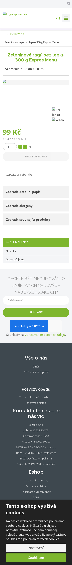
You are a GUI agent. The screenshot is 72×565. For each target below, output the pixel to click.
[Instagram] (68, 4)
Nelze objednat (36, 156)
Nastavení (36, 548)
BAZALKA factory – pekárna (36, 458)
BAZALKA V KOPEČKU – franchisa (36, 464)
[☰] (66, 18)
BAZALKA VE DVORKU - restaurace (36, 453)
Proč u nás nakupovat (36, 372)
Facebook (33, 378)
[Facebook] (63, 3)
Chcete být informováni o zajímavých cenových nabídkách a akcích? (36, 285)
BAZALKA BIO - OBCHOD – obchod (36, 447)
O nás (36, 366)
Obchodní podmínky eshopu (36, 397)
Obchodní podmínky (36, 480)
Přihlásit (36, 312)
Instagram (38, 378)
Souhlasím (36, 557)
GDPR (36, 497)
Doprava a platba (36, 403)
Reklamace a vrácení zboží (36, 492)
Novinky (11, 251)
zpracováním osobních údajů (45, 335)
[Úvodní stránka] (16, 14)
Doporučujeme (15, 259)
